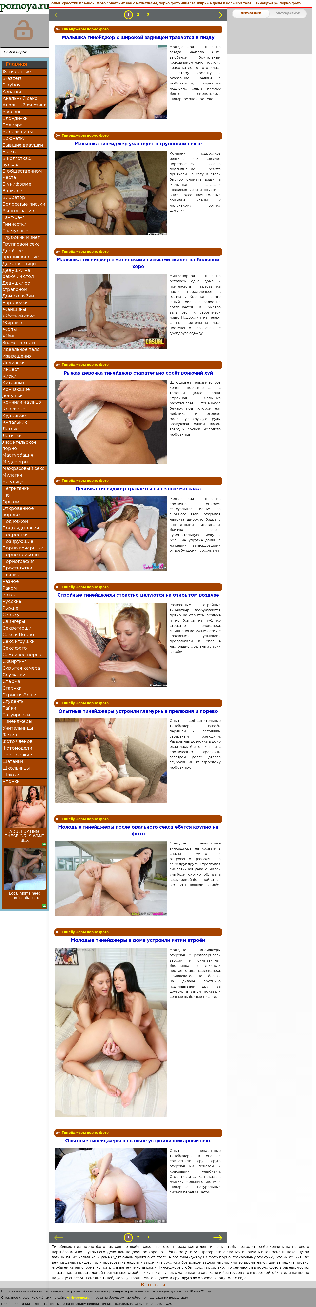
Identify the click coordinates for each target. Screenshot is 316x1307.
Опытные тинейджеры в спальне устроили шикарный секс (138, 1141)
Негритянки (16, 489)
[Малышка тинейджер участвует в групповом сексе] (112, 193)
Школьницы (16, 768)
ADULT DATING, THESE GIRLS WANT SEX (25, 836)
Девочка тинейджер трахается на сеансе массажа (138, 489)
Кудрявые (14, 416)
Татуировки (16, 715)
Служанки (13, 675)
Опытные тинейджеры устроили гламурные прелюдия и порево (138, 711)
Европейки (15, 303)
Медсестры (15, 462)
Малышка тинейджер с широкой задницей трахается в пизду (138, 38)
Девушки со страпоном (16, 286)
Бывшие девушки (22, 145)
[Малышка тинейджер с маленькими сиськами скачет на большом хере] (112, 311)
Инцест (10, 370)
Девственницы (19, 264)
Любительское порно (19, 446)
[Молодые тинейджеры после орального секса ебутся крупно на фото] (112, 878)
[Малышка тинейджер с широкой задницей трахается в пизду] (112, 82)
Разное (10, 582)
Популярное (251, 13)
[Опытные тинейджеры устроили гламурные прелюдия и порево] (112, 760)
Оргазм (10, 502)
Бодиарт (12, 125)
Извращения (17, 356)
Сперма (11, 682)
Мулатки (12, 475)
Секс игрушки (18, 642)
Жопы (9, 330)
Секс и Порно (18, 635)
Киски (9, 376)
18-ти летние (16, 72)
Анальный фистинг (24, 105)
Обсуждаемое (288, 13)
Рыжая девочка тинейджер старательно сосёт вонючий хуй (138, 373)
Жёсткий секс (18, 316)
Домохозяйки (18, 296)
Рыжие (10, 608)
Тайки (9, 708)
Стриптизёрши (19, 695)
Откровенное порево (18, 512)
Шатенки (12, 762)
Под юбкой (15, 522)
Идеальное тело (21, 350)
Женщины (14, 310)
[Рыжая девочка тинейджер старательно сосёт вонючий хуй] (112, 422)
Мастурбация (17, 455)
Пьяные (11, 575)
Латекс (10, 429)
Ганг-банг (13, 218)
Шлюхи (10, 775)
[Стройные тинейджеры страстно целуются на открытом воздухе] (112, 645)
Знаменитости (18, 343)
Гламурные (15, 231)
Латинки (11, 436)
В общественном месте (22, 174)
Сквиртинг (14, 662)
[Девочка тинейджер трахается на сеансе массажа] (112, 533)
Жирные (12, 323)
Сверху (11, 615)
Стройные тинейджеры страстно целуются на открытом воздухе (138, 595)
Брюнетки (13, 139)
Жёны (9, 336)
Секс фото (14, 648)
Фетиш (10, 735)
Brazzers (12, 79)
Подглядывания (20, 528)
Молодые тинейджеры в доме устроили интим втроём (138, 940)
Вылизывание (18, 211)
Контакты (153, 1285)
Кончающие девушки (16, 393)
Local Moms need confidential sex (25, 895)
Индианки (13, 363)
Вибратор (13, 198)
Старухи (11, 688)
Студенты (13, 702)
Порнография (18, 562)
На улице (12, 482)
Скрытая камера (21, 668)
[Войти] (23, 30)
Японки (11, 782)
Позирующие (17, 542)
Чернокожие (17, 755)
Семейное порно (21, 655)
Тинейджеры (17, 722)
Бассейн (11, 112)
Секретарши (16, 628)
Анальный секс (19, 99)
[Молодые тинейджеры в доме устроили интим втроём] (112, 1032)
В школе (12, 191)
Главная (16, 64)
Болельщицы (17, 132)
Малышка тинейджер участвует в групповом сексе (138, 144)
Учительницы (17, 728)
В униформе (16, 184)
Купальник (14, 422)
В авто (10, 152)
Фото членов (17, 742)
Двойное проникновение (20, 254)
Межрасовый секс (23, 469)
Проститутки (17, 568)
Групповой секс (21, 244)
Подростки (15, 535)
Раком (9, 588)
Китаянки (13, 383)
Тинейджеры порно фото (85, 29)
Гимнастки (14, 224)
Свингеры (13, 622)
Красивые (13, 409)
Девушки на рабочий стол (18, 274)
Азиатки (11, 92)
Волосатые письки (23, 204)
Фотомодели (17, 748)
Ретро (9, 595)
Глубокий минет (21, 238)
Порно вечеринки (23, 548)
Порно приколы (20, 555)
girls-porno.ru (78, 1297)
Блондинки (15, 119)
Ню (6, 495)
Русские (11, 602)
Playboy (11, 85)
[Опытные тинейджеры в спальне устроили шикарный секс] (112, 1185)
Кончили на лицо (21, 402)
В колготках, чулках (16, 162)
